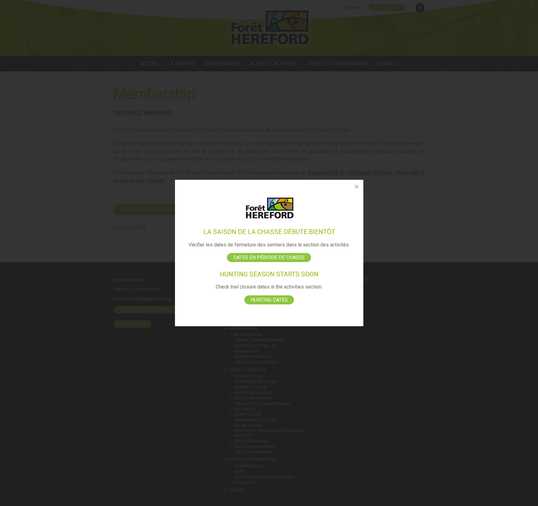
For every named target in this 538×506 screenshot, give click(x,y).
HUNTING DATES (269, 300)
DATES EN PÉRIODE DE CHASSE (269, 257)
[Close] (356, 186)
